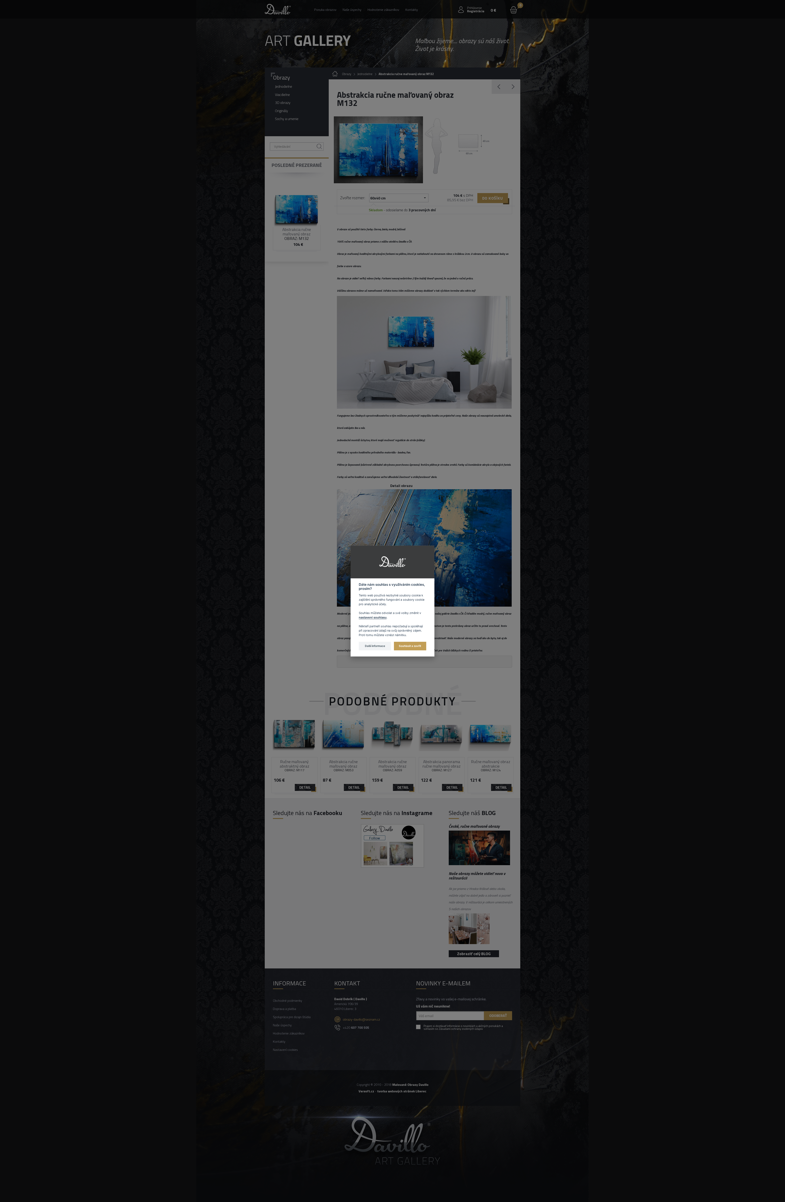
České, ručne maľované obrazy (474, 826)
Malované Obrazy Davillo (410, 1084)
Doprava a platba (284, 1008)
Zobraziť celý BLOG (474, 953)
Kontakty (411, 9)
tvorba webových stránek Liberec (401, 1091)
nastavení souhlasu (373, 617)
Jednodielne (283, 86)
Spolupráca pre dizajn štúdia (292, 1016)
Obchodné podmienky (287, 1000)
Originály (281, 111)
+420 (356, 1027)
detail (305, 787)
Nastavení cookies (285, 1049)
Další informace (375, 646)
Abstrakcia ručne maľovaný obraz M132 (406, 74)
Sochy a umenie (286, 118)
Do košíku (492, 198)
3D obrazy (282, 102)
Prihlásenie (474, 7)
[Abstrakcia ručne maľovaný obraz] (378, 149)
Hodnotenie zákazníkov (383, 9)
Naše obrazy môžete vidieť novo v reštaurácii (477, 875)
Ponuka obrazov (325, 9)
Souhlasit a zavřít (410, 646)
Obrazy (281, 77)
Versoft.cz (366, 1091)
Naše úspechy (352, 9)
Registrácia (475, 11)
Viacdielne (282, 94)
